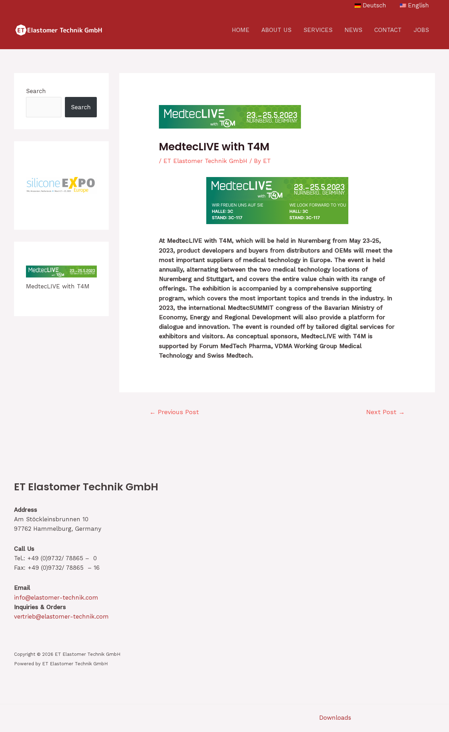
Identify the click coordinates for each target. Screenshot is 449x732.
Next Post (385, 412)
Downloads (335, 717)
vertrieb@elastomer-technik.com (61, 616)
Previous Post (174, 412)
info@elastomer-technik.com (56, 597)
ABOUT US (276, 29)
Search (36, 90)
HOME (240, 29)
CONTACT (388, 29)
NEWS (353, 29)
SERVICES (318, 29)
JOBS (421, 29)
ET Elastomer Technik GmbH (205, 160)
